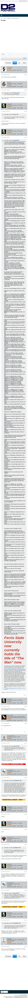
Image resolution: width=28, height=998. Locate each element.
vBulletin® (20, 995)
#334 (25, 137)
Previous (8, 63)
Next (24, 63)
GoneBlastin (10, 770)
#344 (25, 920)
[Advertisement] (14, 35)
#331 (25, 74)
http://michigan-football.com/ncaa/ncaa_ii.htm (14, 668)
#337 (25, 743)
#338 (25, 777)
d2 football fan (11, 735)
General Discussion (15, 18)
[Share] (25, 72)
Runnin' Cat (10, 837)
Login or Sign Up (22, 0)
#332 (25, 90)
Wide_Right (10, 715)
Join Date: (9, 70)
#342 (25, 871)
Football (8, 18)
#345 (25, 946)
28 (19, 63)
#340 (25, 829)
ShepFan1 (9, 67)
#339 (25, 814)
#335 (25, 706)
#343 (25, 890)
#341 (25, 844)
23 (15, 63)
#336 (25, 723)
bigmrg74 (9, 104)
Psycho (9, 82)
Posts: (18, 70)
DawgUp (9, 938)
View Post (17, 114)
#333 (25, 111)
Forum (4, 18)
